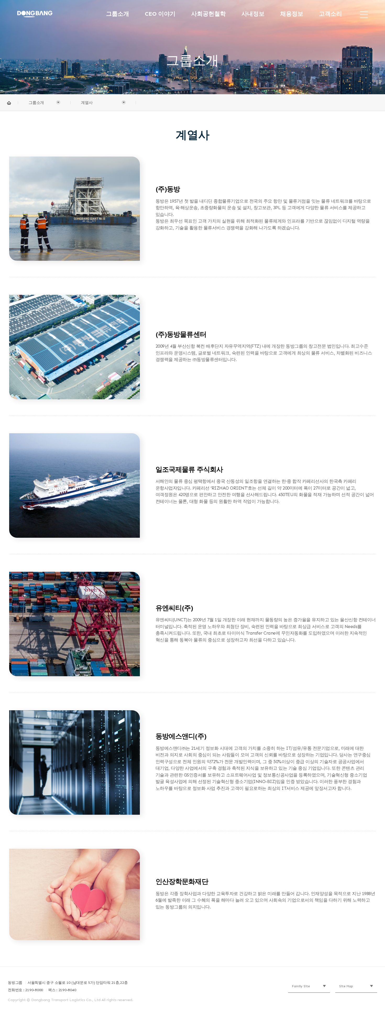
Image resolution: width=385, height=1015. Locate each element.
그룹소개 (117, 13)
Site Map (346, 986)
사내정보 (253, 13)
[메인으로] (47, 14)
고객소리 (330, 13)
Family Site (301, 986)
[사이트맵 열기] (364, 14)
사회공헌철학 (208, 13)
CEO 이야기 (160, 13)
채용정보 (291, 13)
